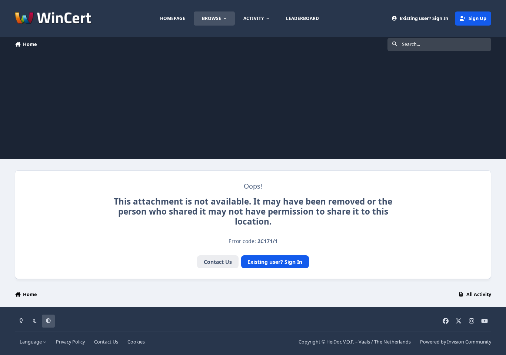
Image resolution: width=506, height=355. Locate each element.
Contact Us (218, 261)
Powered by (455, 342)
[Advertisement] (253, 107)
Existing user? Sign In (274, 261)
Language (31, 342)
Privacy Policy (70, 342)
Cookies (136, 342)
